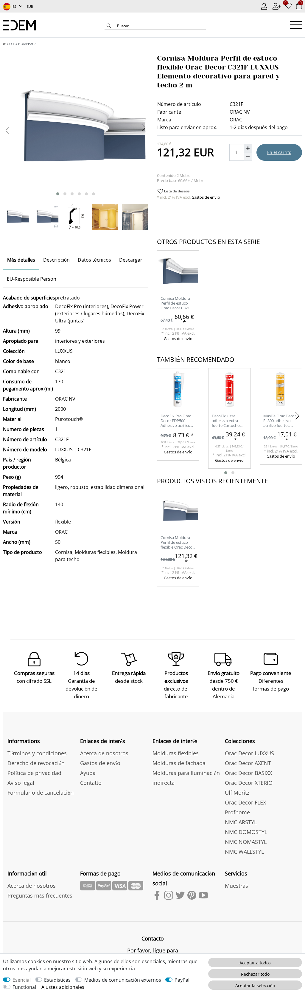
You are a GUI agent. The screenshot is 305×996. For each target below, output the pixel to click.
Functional (24, 987)
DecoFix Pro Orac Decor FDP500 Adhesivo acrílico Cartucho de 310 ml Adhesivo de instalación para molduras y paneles (178, 421)
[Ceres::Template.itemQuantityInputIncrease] (248, 148)
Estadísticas (57, 980)
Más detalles (21, 260)
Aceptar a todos (255, 963)
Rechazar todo (255, 974)
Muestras (236, 885)
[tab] (21, 260)
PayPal (182, 980)
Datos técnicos (94, 260)
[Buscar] (109, 26)
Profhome (237, 812)
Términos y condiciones (37, 753)
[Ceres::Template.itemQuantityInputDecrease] (248, 156)
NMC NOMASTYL (246, 841)
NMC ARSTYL (241, 822)
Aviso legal (20, 782)
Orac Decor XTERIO (249, 782)
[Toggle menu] (296, 24)
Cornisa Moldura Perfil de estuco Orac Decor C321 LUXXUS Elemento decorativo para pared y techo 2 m (177, 303)
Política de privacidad (34, 772)
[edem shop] (19, 24)
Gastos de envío (205, 197)
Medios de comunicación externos (122, 980)
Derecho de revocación (36, 763)
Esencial (22, 980)
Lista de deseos (176, 191)
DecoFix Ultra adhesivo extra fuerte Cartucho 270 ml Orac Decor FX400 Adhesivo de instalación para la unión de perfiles (228, 421)
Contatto (91, 782)
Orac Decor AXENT (248, 763)
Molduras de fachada (179, 763)
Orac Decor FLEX (245, 802)
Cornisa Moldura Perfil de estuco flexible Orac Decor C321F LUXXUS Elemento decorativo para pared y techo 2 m (177, 542)
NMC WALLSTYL (244, 851)
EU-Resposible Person (31, 279)
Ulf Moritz (237, 792)
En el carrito (279, 152)
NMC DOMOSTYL (246, 832)
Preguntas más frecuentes (39, 895)
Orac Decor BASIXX (248, 772)
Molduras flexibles (175, 753)
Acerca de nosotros (104, 753)
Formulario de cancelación (40, 792)
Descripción (56, 260)
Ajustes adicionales (62, 987)
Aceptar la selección (255, 985)
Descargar (130, 260)
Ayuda (88, 772)
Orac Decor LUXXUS (249, 753)
